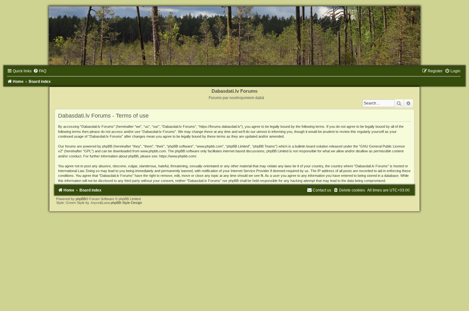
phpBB (81, 199)
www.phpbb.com (153, 151)
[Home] (234, 35)
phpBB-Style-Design (126, 203)
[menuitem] (39, 71)
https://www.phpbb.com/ (177, 156)
